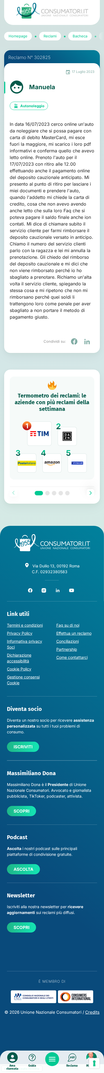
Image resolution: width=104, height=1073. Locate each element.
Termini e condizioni (25, 625)
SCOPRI (21, 811)
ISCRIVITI (23, 746)
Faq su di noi (67, 625)
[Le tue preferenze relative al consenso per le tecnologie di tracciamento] (94, 1063)
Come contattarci (72, 657)
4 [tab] (61, 493)
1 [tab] (39, 493)
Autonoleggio (32, 106)
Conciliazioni (67, 641)
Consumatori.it (52, 11)
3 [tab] (54, 493)
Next (90, 493)
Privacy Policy (19, 633)
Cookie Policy (19, 669)
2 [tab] (47, 493)
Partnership (66, 649)
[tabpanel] (52, 428)
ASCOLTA (23, 869)
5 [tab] (67, 493)
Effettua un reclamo (74, 633)
